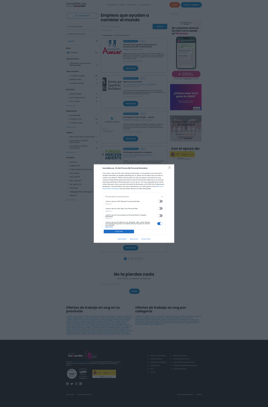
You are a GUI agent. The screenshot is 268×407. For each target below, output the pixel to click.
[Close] (170, 168)
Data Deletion (122, 239)
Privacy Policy (145, 239)
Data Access (134, 239)
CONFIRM (119, 231)
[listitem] (134, 197)
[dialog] (134, 203)
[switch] (160, 201)
